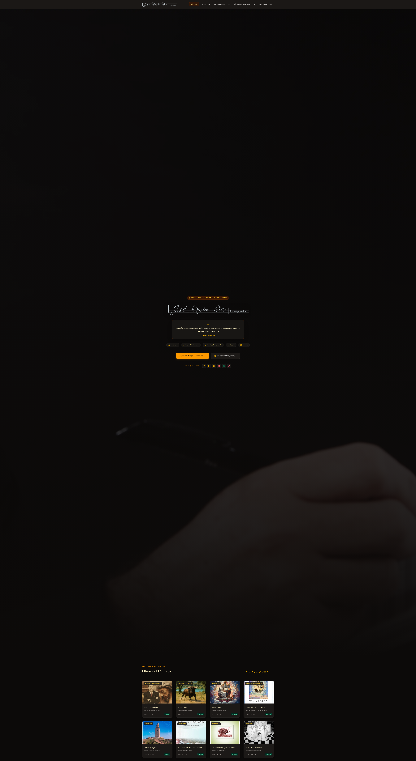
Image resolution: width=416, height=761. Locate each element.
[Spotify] (224, 366)
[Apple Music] (229, 366)
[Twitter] (214, 366)
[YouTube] (219, 366)
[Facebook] (204, 366)
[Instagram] (209, 366)
